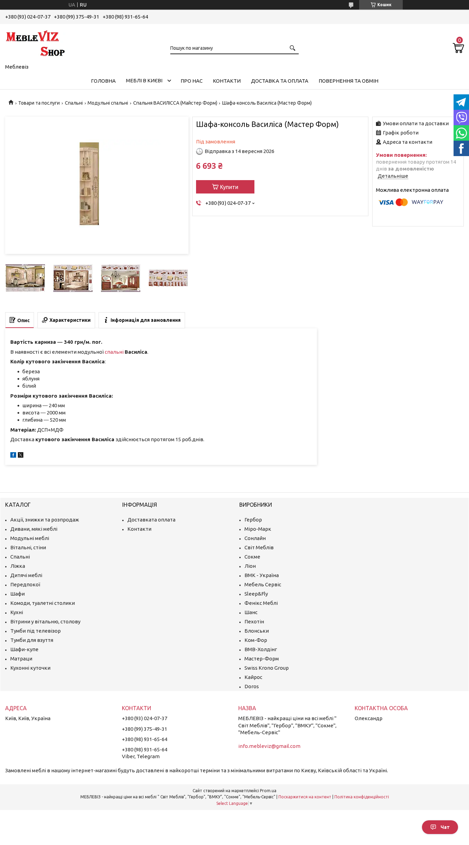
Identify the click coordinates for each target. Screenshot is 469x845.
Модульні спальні (108, 103)
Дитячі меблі (26, 575)
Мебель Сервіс (262, 584)
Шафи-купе (24, 649)
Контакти (227, 81)
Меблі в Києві (144, 80)
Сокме (252, 557)
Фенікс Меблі (261, 603)
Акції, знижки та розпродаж (44, 520)
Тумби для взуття (31, 640)
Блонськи (256, 631)
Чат (445, 827)
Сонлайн (255, 538)
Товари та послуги (39, 103)
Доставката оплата (151, 520)
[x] (20, 456)
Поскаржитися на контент (304, 797)
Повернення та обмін (348, 81)
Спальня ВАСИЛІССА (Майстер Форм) (175, 103)
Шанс (251, 612)
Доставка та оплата (279, 81)
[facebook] (13, 456)
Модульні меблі (29, 538)
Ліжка (17, 566)
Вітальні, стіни (28, 547)
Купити (229, 187)
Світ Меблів (259, 547)
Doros (251, 686)
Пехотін (254, 621)
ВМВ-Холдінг (260, 649)
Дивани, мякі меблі (33, 529)
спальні (114, 352)
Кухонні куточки (30, 668)
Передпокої (25, 584)
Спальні (74, 103)
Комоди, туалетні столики (42, 603)
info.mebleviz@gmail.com (269, 746)
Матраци (21, 658)
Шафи (17, 594)
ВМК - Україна (261, 575)
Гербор (253, 520)
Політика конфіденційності (361, 797)
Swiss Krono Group (266, 668)
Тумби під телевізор (35, 631)
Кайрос (253, 677)
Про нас (192, 81)
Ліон (250, 566)
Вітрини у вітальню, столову (45, 621)
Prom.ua (268, 790)
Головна (103, 81)
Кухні (16, 612)
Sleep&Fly (256, 594)
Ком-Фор (255, 640)
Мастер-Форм (261, 658)
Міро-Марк (257, 529)
